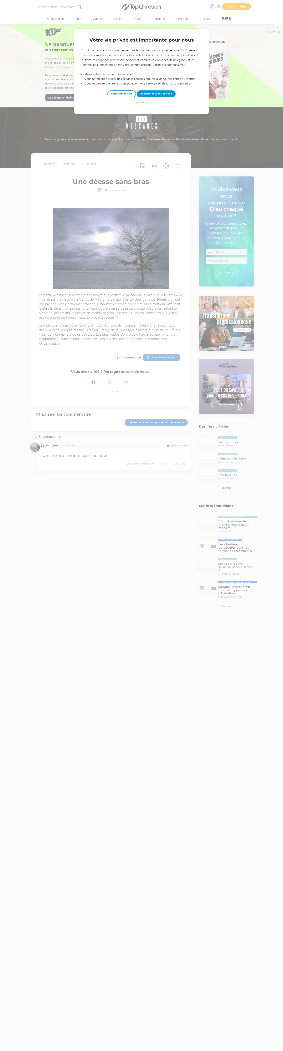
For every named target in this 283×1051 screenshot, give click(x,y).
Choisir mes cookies (121, 94)
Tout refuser (141, 102)
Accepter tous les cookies (156, 93)
